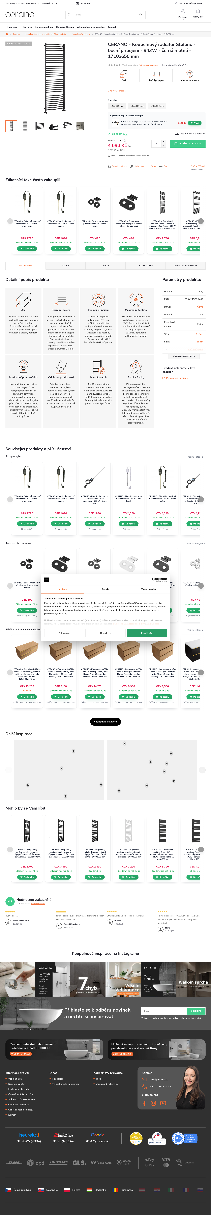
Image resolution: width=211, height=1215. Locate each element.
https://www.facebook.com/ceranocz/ (145, 1103)
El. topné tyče (27, 529)
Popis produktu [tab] (25, 266)
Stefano (199, 334)
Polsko (76, 1190)
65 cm (200, 341)
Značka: (198, 166)
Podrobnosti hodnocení (148, 65)
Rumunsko (127, 1190)
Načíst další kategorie (105, 721)
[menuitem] (13, 27)
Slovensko (52, 1190)
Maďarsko (100, 1190)
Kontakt (12, 1114)
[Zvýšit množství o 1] (163, 142)
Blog (98, 1078)
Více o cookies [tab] (148, 589)
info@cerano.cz (159, 1079)
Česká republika (22, 1190)
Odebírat (196, 1011)
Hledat (141, 14)
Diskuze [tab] (105, 266)
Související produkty (184, 266)
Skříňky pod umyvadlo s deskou (27, 702)
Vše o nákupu (11, 3)
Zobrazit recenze (38, 903)
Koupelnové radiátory (177, 378)
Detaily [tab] (105, 589)
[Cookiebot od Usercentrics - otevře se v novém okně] (154, 580)
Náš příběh (57, 1078)
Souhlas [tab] (62, 589)
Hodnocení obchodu (49, 3)
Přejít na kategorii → (196, 457)
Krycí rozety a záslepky (27, 616)
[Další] (202, 770)
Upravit (104, 633)
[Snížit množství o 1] (163, 145)
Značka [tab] (145, 266)
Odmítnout (64, 633)
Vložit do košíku (190, 143)
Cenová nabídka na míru (20, 1094)
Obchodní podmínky (18, 1104)
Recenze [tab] (65, 266)
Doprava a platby (28, 3)
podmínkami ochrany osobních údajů (185, 1018)
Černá (200, 306)
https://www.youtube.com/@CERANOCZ (163, 1103)
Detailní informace (116, 90)
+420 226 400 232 (161, 1086)
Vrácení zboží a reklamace (21, 1099)
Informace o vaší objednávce (190, 3)
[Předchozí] (8, 770)
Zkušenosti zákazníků (107, 1084)
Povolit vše (146, 633)
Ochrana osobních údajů (20, 1109)
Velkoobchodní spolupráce (65, 1084)
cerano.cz (154, 1103)
